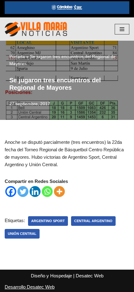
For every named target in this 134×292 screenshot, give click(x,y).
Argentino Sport (48, 221)
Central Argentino (93, 221)
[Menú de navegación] (122, 29)
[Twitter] (22, 191)
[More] (59, 191)
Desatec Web (89, 275)
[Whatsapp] (47, 191)
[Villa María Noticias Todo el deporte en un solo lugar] (36, 29)
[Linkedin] (35, 191)
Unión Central (22, 233)
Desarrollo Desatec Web (30, 287)
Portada (17, 56)
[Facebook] (10, 191)
